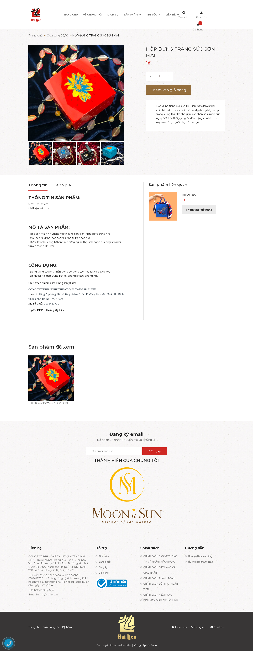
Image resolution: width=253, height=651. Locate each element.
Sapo (154, 645)
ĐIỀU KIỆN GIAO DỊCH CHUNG (160, 600)
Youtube (219, 627)
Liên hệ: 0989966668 (41, 589)
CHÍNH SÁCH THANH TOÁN (159, 578)
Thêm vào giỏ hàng (199, 209)
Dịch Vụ (67, 627)
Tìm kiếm (104, 556)
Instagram (200, 627)
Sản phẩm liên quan (168, 184)
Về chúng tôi (51, 627)
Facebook (180, 627)
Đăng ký (103, 567)
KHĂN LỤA (189, 194)
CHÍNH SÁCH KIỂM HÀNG (157, 594)
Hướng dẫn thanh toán (200, 561)
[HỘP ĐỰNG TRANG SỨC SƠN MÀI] (51, 378)
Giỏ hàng (104, 572)
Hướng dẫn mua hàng (200, 556)
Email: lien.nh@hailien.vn (43, 594)
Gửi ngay (155, 451)
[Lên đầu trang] (210, 643)
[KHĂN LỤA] (163, 206)
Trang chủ (34, 627)
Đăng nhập (105, 561)
